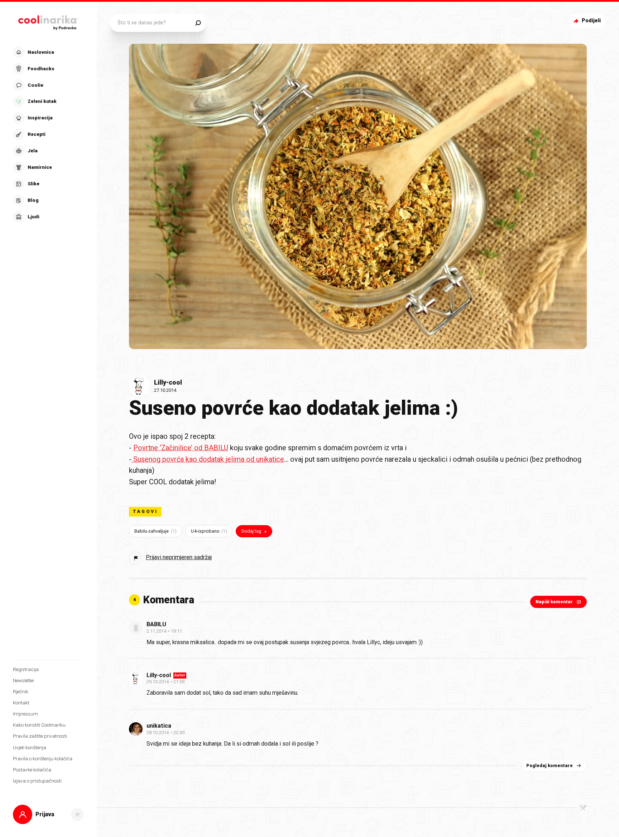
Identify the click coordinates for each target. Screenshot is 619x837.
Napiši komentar (554, 601)
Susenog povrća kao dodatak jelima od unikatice (207, 459)
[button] (47, 134)
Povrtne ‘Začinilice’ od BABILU (180, 448)
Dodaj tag (251, 531)
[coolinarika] (48, 21)
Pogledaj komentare (549, 765)
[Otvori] (77, 814)
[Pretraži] (198, 23)
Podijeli (591, 21)
